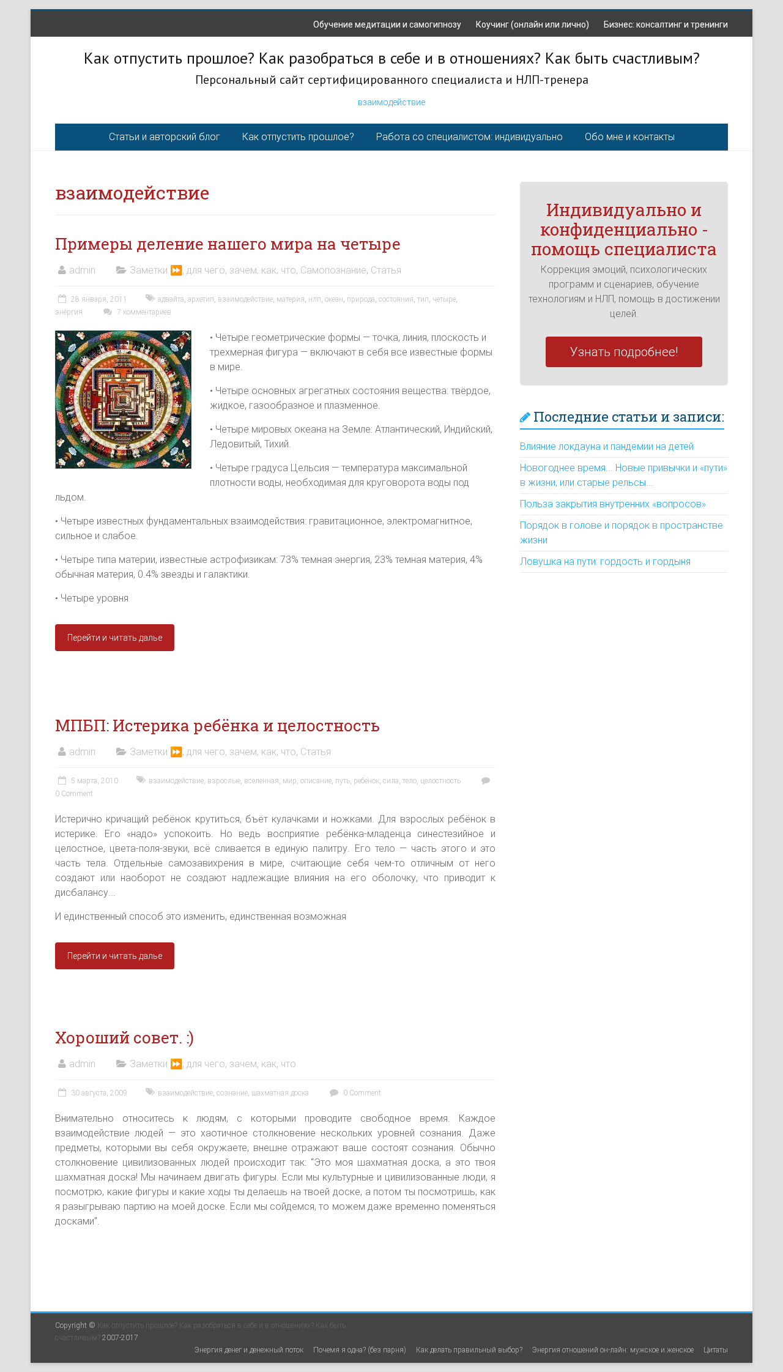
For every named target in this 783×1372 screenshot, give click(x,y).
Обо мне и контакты (630, 137)
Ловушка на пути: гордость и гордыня (605, 561)
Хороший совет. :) (124, 1037)
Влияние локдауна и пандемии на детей (607, 446)
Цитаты (715, 1350)
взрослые (223, 781)
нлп (314, 299)
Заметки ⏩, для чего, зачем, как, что (213, 270)
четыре (444, 299)
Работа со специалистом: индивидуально (469, 137)
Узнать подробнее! (624, 352)
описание (316, 781)
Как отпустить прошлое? (298, 137)
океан (334, 299)
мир (290, 781)
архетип (201, 299)
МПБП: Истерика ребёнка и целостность (217, 725)
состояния (396, 299)
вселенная (261, 781)
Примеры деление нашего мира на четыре (228, 243)
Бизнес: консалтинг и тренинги (666, 24)
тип (423, 299)
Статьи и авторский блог (164, 137)
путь (342, 781)
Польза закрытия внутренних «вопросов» (613, 504)
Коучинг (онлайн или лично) (532, 24)
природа (361, 299)
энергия (69, 312)
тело (410, 781)
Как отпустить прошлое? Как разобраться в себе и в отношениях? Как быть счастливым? (392, 58)
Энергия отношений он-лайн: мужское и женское (613, 1350)
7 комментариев (143, 312)
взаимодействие (391, 102)
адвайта (171, 299)
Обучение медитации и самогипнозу (387, 24)
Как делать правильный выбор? (469, 1350)
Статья (386, 270)
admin (82, 270)
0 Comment (361, 1093)
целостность (440, 781)
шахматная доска (280, 1093)
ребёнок (366, 781)
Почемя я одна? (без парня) (359, 1350)
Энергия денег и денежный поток (249, 1350)
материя (290, 299)
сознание (232, 1093)
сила (391, 781)
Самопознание (333, 270)
